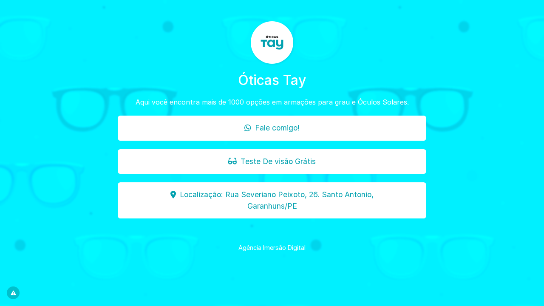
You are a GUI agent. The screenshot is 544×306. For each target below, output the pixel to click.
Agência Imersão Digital (272, 247)
